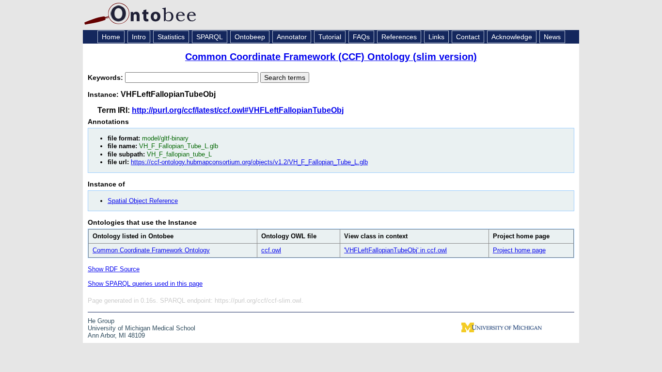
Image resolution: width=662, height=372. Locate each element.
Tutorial (329, 37)
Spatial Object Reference (143, 200)
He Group (101, 321)
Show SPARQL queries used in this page (145, 283)
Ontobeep (250, 37)
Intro (139, 37)
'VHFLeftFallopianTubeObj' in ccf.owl (395, 250)
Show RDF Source (114, 269)
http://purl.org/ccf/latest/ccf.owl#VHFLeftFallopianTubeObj (238, 110)
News (552, 37)
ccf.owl (271, 250)
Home (111, 37)
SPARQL (209, 37)
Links (436, 37)
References (399, 37)
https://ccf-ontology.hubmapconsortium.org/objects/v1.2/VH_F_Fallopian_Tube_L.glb (249, 162)
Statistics (171, 37)
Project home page (519, 250)
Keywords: (106, 77)
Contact (468, 37)
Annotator (292, 37)
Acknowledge (511, 37)
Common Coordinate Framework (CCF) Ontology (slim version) (331, 56)
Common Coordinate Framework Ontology (151, 250)
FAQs (361, 37)
